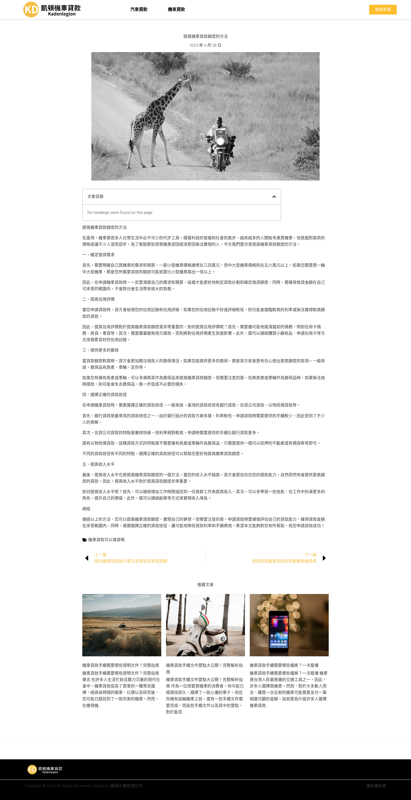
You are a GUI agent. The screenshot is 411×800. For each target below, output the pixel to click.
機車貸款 (176, 9)
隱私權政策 (376, 785)
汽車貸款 (138, 9)
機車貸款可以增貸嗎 (106, 539)
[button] (274, 197)
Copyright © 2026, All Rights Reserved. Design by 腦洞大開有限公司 (84, 785)
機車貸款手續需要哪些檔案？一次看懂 (284, 665)
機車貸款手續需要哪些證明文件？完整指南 (120, 665)
